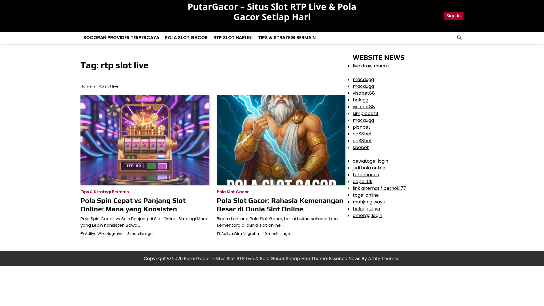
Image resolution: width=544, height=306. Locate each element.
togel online (366, 195)
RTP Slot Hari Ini (232, 37)
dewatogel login (370, 161)
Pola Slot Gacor (186, 37)
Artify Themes (384, 258)
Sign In (454, 15)
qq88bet (362, 134)
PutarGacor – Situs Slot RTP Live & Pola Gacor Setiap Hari (272, 11)
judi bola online (369, 168)
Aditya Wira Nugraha (104, 233)
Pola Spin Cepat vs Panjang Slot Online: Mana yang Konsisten (133, 204)
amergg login (367, 215)
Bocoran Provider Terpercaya (121, 37)
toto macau (366, 174)
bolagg (360, 100)
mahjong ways (369, 202)
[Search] (459, 37)
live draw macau (371, 66)
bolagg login (366, 208)
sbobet (361, 147)
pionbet (361, 127)
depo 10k (362, 181)
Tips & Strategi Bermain (287, 37)
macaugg (363, 79)
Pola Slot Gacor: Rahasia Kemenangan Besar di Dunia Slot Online (280, 204)
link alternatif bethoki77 (379, 188)
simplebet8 (365, 113)
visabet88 (364, 93)
